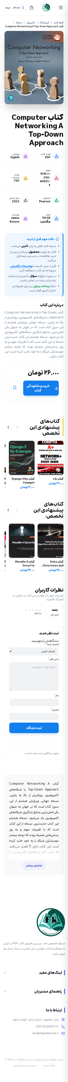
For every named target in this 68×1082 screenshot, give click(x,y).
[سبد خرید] (31, 7)
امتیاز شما (52, 644)
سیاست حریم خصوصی (24, 1065)
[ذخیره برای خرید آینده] (14, 388)
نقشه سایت (49, 1065)
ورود (7, 7)
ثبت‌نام (16, 7)
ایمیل (55, 709)
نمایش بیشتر (34, 865)
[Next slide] (8, 427)
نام (56, 695)
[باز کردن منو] (61, 7)
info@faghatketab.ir (45, 1033)
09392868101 (47, 1027)
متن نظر (53, 659)
